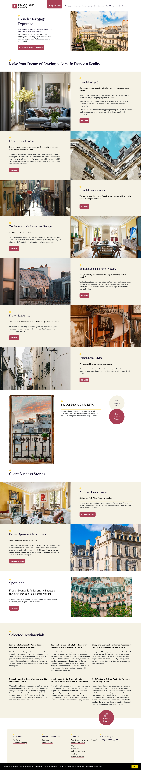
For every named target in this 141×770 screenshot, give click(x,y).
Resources (45, 740)
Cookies (74, 754)
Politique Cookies (77, 757)
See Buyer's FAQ (117, 403)
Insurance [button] (77, 6)
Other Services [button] (99, 6)
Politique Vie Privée (78, 751)
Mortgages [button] (68, 6)
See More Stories (87, 514)
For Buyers (17, 740)
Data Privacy (75, 748)
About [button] (118, 6)
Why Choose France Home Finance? (84, 740)
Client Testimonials (78, 743)
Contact (124, 6)
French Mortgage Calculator (31, 48)
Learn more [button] (98, 766)
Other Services (47, 743)
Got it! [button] (135, 766)
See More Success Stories (106, 717)
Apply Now (56, 6)
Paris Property (87, 6)
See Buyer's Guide (117, 416)
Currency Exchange (20, 743)
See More (84, 121)
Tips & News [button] (110, 6)
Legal (73, 745)
